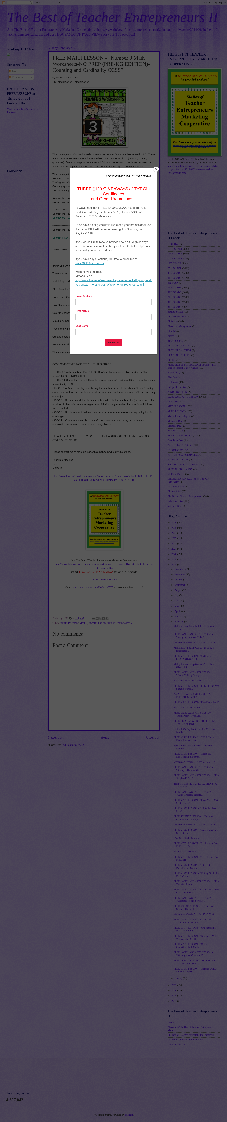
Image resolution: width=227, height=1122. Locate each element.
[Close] (156, 169)
